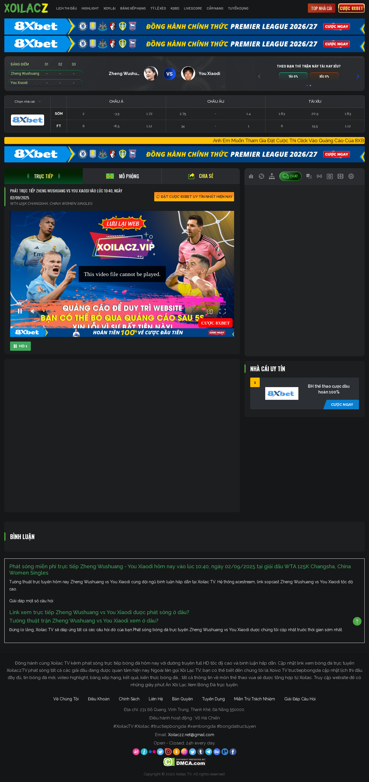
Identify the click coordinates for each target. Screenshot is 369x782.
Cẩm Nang (215, 8)
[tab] (43, 176)
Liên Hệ (156, 699)
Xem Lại (109, 8)
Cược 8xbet (351, 8)
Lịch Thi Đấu (66, 8)
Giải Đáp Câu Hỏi (300, 699)
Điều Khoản (99, 699)
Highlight (90, 8)
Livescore (193, 8)
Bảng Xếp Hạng (133, 8)
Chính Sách (129, 699)
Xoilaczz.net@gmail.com (191, 734)
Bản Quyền (182, 699)
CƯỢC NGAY (342, 404)
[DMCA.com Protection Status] (184, 761)
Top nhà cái (321, 8)
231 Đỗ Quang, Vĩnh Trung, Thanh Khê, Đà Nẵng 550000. (192, 709)
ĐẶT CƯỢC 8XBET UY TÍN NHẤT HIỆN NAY (196, 197)
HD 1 (23, 346)
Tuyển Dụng (238, 8)
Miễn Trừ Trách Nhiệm (254, 699)
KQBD (175, 8)
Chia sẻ (206, 175)
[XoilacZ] (26, 8)
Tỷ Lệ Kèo (158, 8)
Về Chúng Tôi (66, 699)
